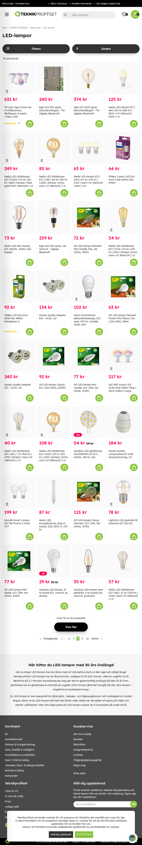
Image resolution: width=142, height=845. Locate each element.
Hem (4, 27)
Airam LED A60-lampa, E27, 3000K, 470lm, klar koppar (17, 249)
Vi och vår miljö (14, 796)
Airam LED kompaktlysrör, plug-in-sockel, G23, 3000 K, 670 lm (53, 525)
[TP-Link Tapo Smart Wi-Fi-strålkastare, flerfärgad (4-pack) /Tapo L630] (19, 79)
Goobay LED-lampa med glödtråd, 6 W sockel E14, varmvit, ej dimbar (88, 592)
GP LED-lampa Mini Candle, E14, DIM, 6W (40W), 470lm (86, 387)
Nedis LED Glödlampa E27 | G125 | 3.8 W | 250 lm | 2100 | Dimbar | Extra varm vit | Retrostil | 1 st (53, 455)
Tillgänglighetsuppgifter (87, 760)
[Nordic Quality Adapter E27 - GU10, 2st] (19, 356)
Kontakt (78, 739)
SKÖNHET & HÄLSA (14, 770)
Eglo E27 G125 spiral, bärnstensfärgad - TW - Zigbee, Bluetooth (87, 110)
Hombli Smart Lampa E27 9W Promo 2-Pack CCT (17, 523)
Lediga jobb (12, 806)
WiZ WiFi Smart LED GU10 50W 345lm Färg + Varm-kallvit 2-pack (122, 387)
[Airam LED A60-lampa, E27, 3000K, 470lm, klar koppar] (19, 217)
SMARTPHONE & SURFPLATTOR (20, 754)
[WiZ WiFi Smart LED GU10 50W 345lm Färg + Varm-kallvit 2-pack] (123, 356)
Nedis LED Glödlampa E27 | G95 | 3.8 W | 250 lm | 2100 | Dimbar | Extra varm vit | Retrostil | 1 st (53, 181)
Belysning (35, 27)
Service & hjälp (82, 734)
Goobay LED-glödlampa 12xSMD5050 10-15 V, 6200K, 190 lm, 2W (88, 454)
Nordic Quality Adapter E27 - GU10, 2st (17, 386)
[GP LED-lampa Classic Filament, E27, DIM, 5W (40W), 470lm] (88, 492)
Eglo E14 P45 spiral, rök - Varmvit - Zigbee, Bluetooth (53, 249)
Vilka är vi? (11, 791)
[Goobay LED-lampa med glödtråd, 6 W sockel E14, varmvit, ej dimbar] (88, 561)
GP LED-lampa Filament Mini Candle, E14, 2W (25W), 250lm (87, 249)
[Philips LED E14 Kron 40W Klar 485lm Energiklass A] (19, 287)
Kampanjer (11, 775)
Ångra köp (79, 765)
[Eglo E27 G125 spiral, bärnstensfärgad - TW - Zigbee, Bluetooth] (88, 79)
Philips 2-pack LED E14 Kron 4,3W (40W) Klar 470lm (122, 179)
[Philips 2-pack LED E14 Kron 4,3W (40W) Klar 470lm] (123, 148)
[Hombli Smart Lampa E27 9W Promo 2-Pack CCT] (19, 492)
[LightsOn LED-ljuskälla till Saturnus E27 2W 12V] (123, 492)
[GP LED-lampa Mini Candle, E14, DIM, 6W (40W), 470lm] (88, 356)
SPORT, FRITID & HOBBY (17, 760)
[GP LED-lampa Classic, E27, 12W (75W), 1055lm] (54, 356)
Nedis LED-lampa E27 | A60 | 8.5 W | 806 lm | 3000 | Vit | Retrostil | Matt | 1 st (122, 112)
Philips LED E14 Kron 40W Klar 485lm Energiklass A (16, 318)
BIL (6, 734)
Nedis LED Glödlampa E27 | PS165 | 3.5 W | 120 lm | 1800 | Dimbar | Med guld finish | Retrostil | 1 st (18, 181)
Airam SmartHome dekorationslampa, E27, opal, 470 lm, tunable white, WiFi (87, 320)
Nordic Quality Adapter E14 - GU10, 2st (52, 317)
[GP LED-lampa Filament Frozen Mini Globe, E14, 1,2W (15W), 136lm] (123, 287)
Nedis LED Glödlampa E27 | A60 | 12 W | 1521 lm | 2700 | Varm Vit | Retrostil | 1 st (123, 594)
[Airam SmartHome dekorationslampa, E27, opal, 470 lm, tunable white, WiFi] (88, 287)
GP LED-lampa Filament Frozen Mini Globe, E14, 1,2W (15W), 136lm (122, 318)
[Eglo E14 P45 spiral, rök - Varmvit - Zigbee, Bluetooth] (54, 217)
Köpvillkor (79, 744)
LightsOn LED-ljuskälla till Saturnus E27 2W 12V (123, 522)
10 (87, 638)
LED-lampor (49, 27)
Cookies (78, 754)
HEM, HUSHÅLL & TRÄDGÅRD (19, 749)
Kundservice (22, 3)
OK (134, 804)
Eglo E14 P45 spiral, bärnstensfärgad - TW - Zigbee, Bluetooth (52, 110)
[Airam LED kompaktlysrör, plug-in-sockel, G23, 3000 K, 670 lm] (54, 492)
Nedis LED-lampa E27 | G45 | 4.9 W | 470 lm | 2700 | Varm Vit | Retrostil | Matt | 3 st (88, 181)
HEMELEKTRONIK (19, 27)
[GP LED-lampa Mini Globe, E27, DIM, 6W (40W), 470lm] (19, 561)
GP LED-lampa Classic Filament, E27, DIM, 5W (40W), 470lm (87, 523)
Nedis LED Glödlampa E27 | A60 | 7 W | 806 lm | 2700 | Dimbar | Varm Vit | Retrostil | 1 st (18, 455)
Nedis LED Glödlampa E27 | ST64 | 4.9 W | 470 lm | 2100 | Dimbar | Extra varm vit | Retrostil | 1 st (123, 250)
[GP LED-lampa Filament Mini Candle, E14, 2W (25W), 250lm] (88, 217)
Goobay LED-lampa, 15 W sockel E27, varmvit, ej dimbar (53, 592)
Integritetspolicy (83, 749)
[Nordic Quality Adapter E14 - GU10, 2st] (54, 287)
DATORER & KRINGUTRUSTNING (20, 744)
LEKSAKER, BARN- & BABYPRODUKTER (24, 765)
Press (8, 801)
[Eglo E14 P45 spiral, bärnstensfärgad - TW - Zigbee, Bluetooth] (54, 79)
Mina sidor (8, 3)
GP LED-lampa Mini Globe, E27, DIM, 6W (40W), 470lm (16, 592)
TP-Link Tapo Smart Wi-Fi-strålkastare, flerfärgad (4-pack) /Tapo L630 (18, 112)
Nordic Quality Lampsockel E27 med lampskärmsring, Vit (121, 454)
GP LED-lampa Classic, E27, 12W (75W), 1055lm (52, 386)
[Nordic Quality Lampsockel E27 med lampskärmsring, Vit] (123, 422)
